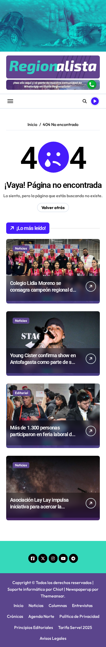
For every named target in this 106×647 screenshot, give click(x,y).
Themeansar (52, 595)
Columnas (58, 605)
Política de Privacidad (79, 616)
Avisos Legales (53, 638)
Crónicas (15, 616)
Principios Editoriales (33, 627)
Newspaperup (78, 589)
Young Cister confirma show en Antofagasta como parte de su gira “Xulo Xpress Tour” (43, 362)
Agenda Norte (41, 616)
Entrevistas (82, 605)
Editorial (21, 393)
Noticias (21, 248)
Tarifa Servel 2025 (75, 627)
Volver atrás (53, 207)
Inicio (18, 605)
